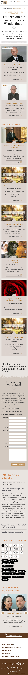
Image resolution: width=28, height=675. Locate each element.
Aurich (5, 579)
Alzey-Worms (6, 574)
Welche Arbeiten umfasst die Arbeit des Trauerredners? (13, 526)
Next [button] (25, 613)
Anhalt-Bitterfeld (18, 576)
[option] (14, 611)
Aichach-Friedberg (8, 563)
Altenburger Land (7, 568)
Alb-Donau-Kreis (7, 566)
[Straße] (18, 427)
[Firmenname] (18, 418)
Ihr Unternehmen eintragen (14, 635)
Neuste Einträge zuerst (7, 42)
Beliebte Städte (20, 42)
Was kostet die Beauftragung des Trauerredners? (12, 490)
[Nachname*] (18, 424)
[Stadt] (18, 434)
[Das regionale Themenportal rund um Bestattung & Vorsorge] (5, 2)
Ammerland (6, 576)
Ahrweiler (13, 560)
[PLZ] (18, 437)
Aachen (5, 560)
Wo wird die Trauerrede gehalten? (13, 532)
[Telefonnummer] (18, 440)
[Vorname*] (18, 421)
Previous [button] (2, 613)
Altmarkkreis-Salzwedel (9, 571)
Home (4, 8)
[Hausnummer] (18, 430)
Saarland (9, 8)
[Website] (18, 446)
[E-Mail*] (18, 443)
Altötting (21, 571)
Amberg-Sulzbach (18, 574)
